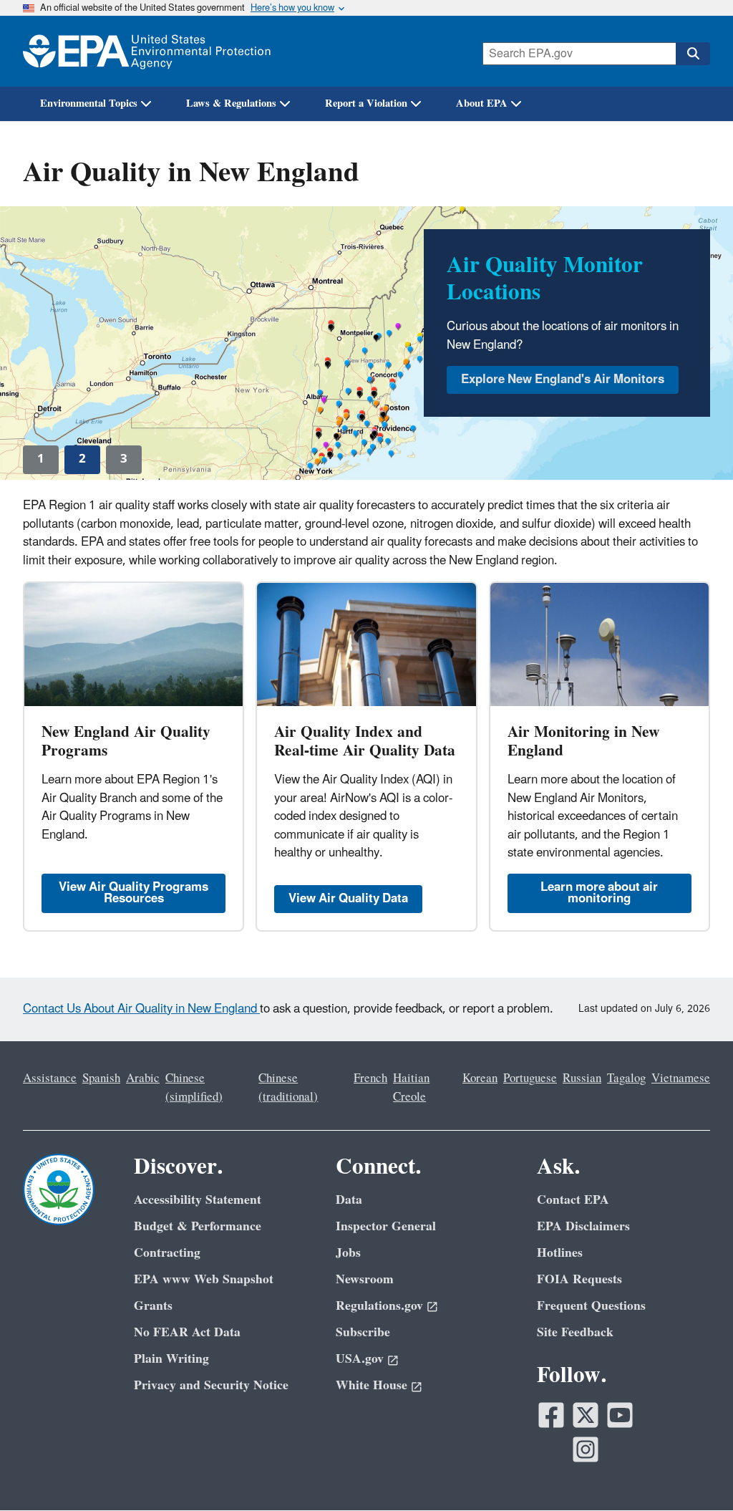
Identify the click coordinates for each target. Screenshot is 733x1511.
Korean (479, 1078)
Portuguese (530, 1078)
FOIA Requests (579, 1279)
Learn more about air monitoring (599, 892)
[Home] (146, 51)
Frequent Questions (591, 1305)
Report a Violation (366, 103)
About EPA (482, 103)
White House (371, 1385)
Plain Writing (171, 1358)
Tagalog (626, 1078)
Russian (582, 1078)
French (370, 1078)
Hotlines (560, 1252)
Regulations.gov (379, 1305)
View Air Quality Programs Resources (133, 892)
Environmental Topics (88, 103)
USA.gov (360, 1358)
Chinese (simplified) (194, 1087)
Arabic (143, 1078)
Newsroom (365, 1279)
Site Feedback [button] (575, 1332)
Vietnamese (680, 1078)
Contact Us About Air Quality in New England (141, 1009)
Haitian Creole (411, 1087)
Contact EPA (573, 1199)
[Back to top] (694, 1472)
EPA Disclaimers (583, 1226)
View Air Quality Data (348, 899)
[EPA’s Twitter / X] (585, 1415)
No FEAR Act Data (187, 1332)
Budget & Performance (197, 1226)
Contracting (167, 1252)
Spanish (101, 1078)
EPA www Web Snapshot (203, 1279)
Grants (153, 1305)
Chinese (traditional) (288, 1087)
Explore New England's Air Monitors (562, 379)
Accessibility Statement (197, 1199)
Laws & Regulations (231, 103)
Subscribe (363, 1332)
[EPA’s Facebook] (551, 1415)
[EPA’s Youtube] (620, 1415)
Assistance (50, 1078)
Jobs (348, 1252)
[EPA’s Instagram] (585, 1449)
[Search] (693, 53)
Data (349, 1199)
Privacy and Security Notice (211, 1385)
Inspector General (386, 1226)
